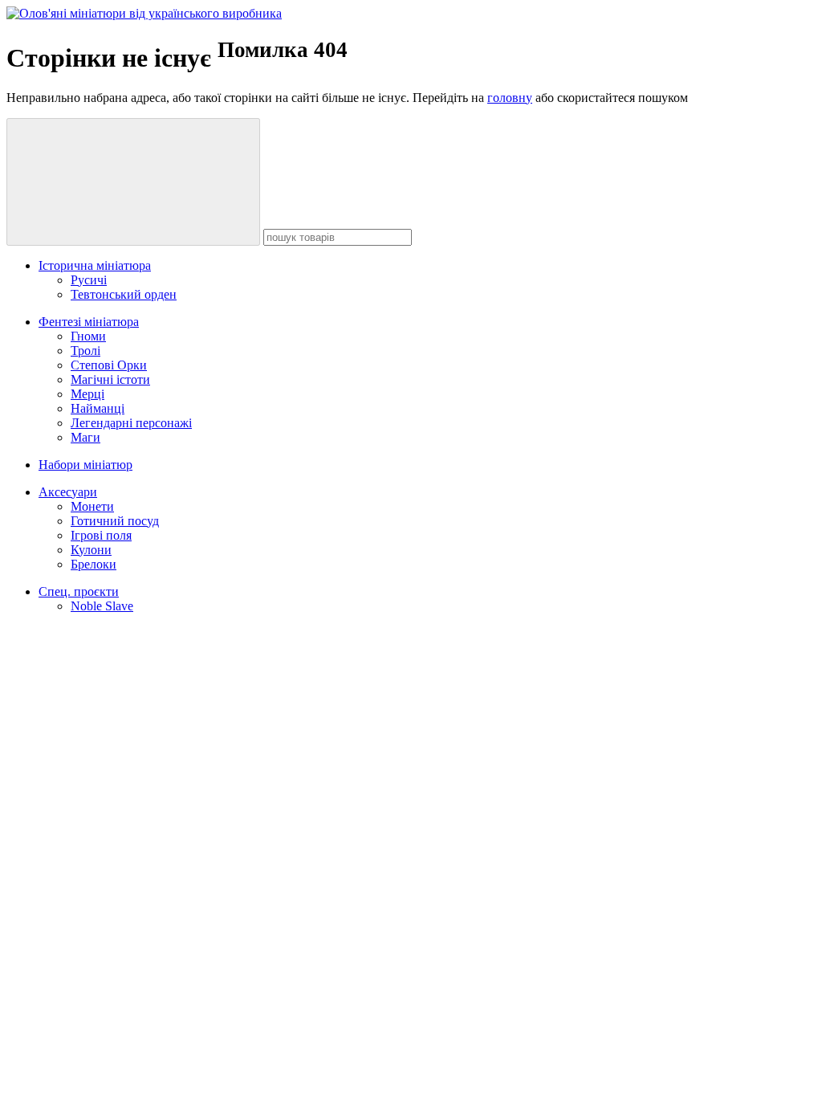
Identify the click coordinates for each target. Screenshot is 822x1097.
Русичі (89, 280)
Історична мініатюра (95, 265)
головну (509, 97)
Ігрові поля (101, 535)
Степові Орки (109, 365)
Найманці (97, 408)
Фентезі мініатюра (89, 321)
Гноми (88, 336)
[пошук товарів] (133, 182)
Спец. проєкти (79, 591)
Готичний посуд (115, 521)
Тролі (85, 350)
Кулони (91, 550)
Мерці (87, 394)
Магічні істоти (110, 379)
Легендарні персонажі (131, 423)
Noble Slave (102, 606)
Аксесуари (68, 492)
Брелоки (93, 564)
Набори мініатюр (85, 464)
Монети (92, 506)
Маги (85, 437)
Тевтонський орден (124, 294)
